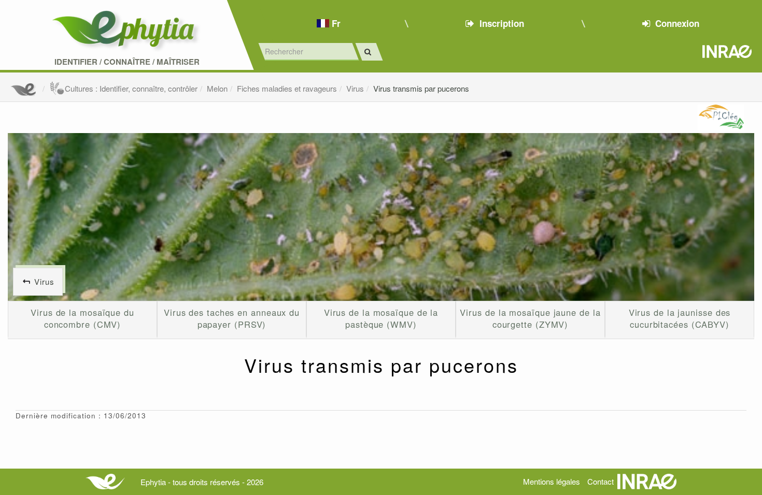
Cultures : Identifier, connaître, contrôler (131, 88)
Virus (355, 88)
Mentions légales (551, 481)
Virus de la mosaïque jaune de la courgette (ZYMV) (530, 318)
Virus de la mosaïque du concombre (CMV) (82, 318)
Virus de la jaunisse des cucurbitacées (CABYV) (680, 318)
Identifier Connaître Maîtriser (127, 61)
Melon (217, 88)
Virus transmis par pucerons (421, 88)
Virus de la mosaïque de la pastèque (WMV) (381, 318)
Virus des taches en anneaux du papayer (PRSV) (232, 318)
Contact (600, 481)
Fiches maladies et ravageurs (287, 88)
